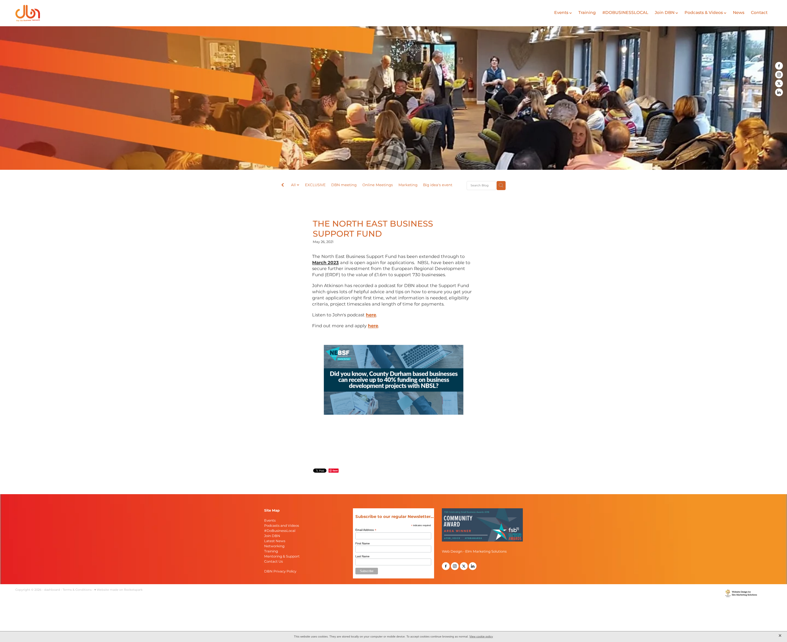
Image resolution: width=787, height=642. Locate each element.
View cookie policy (481, 636)
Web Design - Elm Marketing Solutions (474, 551)
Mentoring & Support (282, 556)
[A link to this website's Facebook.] (779, 66)
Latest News (274, 541)
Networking (274, 546)
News (738, 12)
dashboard (52, 589)
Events (561, 12)
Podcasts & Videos (704, 12)
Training (587, 12)
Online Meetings (377, 185)
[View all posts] (282, 186)
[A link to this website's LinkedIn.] (779, 92)
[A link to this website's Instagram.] (779, 75)
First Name (362, 543)
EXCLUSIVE (315, 185)
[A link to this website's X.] (779, 83)
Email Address (365, 530)
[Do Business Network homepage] (91, 13)
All (294, 185)
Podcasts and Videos (281, 526)
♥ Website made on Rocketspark (118, 589)
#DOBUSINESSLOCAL (625, 12)
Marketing (407, 185)
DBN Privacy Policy (280, 571)
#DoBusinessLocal (279, 531)
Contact (759, 12)
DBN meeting (344, 185)
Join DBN (665, 12)
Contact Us (273, 561)
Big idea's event (437, 185)
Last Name (362, 556)
